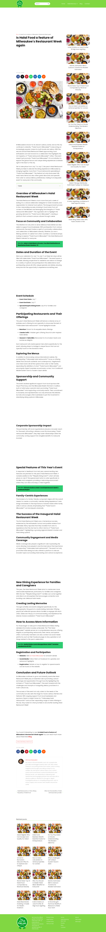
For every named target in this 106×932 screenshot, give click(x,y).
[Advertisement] (53, 21)
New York (63, 921)
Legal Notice (49, 919)
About (77, 917)
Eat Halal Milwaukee (36, 656)
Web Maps (78, 919)
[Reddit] (44, 76)
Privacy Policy (50, 917)
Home (63, 4)
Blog (81, 4)
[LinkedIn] (35, 76)
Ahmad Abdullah (31, 760)
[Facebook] (18, 76)
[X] (22, 76)
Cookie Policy (50, 921)
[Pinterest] (26, 76)
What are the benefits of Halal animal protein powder (53, 791)
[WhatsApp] (31, 76)
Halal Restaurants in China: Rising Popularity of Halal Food (26, 791)
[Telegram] (39, 76)
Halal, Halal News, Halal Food (24, 741)
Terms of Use (50, 923)
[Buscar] (48, 3)
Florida (63, 923)
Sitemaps (78, 921)
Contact (87, 4)
